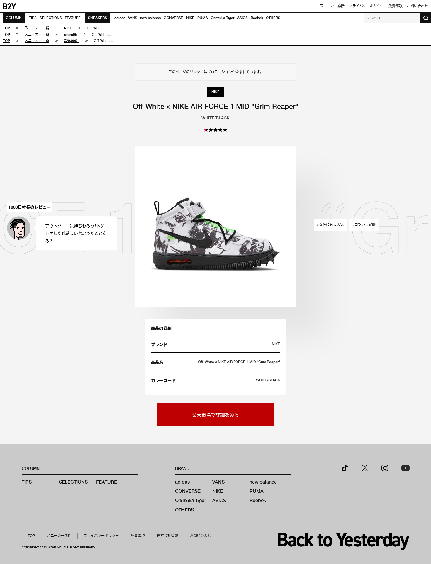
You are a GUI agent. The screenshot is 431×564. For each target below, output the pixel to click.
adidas (119, 18)
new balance (150, 18)
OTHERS (273, 18)
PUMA (202, 18)
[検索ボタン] (425, 18)
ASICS (242, 18)
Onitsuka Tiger (222, 18)
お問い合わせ (417, 6)
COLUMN (14, 18)
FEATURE (73, 18)
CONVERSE (173, 18)
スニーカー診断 (332, 6)
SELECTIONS (51, 18)
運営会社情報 (167, 535)
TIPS (33, 18)
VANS (132, 18)
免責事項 (395, 6)
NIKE (190, 18)
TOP (31, 535)
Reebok (257, 18)
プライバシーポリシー (366, 6)
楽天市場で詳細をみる (215, 415)
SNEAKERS (97, 18)
